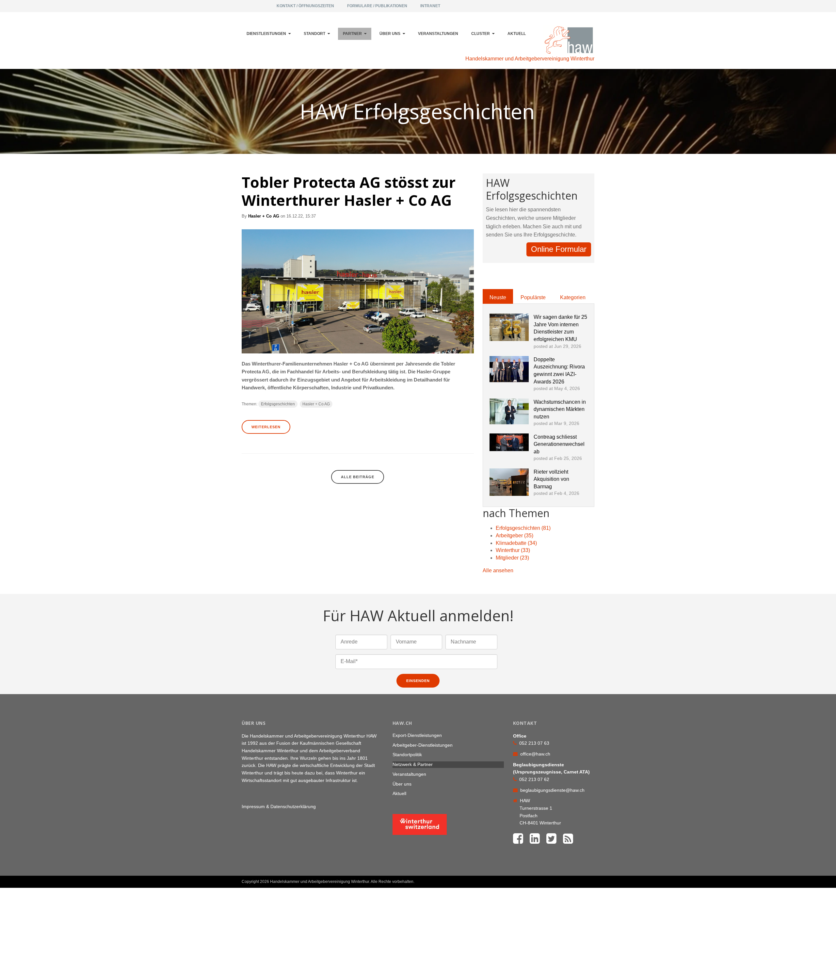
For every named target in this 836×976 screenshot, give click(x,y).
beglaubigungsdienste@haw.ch (552, 790)
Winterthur (513, 550)
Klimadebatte (516, 543)
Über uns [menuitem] (389, 33)
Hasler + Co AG (263, 216)
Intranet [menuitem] (430, 6)
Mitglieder (512, 558)
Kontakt (578, 879)
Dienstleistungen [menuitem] (266, 33)
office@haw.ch (535, 753)
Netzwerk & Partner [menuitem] (413, 764)
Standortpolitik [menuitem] (407, 754)
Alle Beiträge (357, 477)
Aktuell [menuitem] (516, 33)
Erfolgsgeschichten (278, 404)
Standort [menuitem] (314, 33)
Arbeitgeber (514, 535)
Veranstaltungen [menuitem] (438, 33)
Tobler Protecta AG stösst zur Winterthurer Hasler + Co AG (349, 191)
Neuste (498, 297)
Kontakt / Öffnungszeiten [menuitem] (305, 6)
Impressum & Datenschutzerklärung (279, 806)
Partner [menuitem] (352, 33)
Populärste (533, 297)
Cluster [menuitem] (480, 33)
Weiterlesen (266, 427)
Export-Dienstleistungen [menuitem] (417, 735)
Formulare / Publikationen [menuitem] (377, 6)
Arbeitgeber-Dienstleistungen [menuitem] (423, 745)
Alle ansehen (498, 570)
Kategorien (573, 297)
